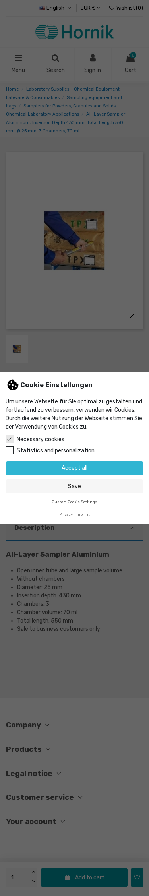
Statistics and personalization (56, 450)
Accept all (74, 468)
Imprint (82, 514)
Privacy (66, 514)
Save (74, 486)
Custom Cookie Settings (74, 502)
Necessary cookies (40, 439)
